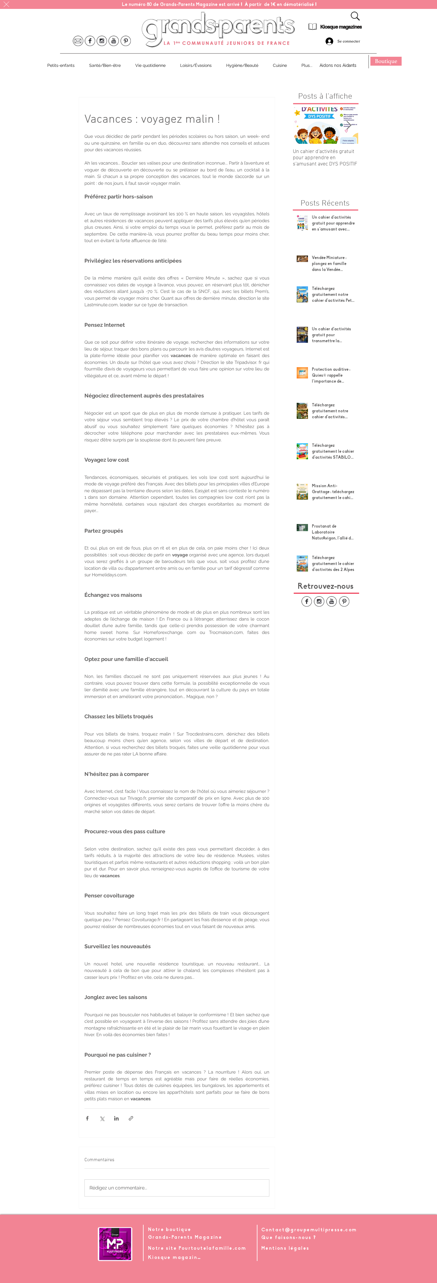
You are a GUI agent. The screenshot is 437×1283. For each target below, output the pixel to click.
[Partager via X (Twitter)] (102, 1118)
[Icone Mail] (78, 41)
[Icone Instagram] (102, 41)
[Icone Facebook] (90, 41)
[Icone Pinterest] (125, 41)
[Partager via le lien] (131, 1118)
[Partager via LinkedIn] (116, 1118)
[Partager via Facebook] (87, 1118)
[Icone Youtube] (114, 41)
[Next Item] (348, 125)
